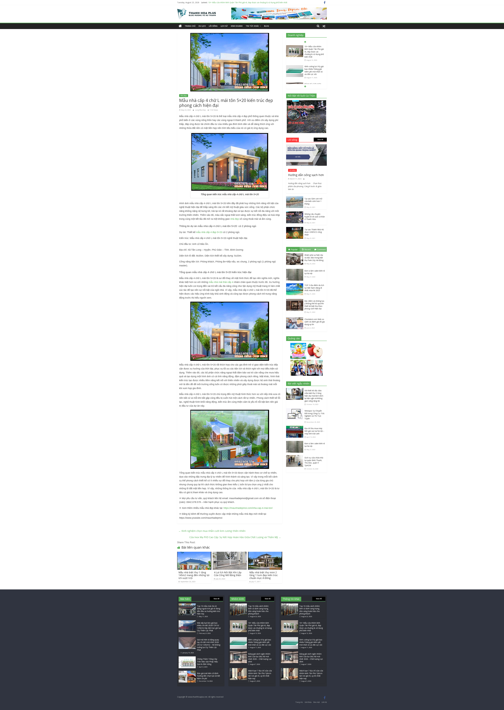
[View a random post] (324, 26)
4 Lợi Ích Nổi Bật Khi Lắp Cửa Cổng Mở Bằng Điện (228, 574)
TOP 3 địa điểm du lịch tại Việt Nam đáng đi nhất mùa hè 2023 (314, 288)
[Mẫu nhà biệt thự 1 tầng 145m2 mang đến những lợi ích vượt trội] (194, 553)
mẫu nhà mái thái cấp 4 (221, 282)
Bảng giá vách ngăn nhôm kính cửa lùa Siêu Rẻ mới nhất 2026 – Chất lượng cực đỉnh (314, 67)
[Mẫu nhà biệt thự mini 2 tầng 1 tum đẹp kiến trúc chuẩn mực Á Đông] (265, 553)
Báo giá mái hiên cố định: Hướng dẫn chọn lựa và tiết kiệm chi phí (208, 676)
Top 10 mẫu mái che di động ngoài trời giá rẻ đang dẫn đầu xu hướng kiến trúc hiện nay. (208, 610)
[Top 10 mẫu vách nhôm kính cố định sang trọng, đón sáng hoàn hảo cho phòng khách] (238, 604)
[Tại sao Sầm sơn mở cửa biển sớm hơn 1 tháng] (294, 197)
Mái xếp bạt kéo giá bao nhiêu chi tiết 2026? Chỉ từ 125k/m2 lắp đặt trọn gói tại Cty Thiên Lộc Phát (209, 627)
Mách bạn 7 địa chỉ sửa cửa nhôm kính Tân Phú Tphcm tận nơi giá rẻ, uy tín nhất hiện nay (260, 674)
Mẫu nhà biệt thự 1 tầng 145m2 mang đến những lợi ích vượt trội (193, 575)
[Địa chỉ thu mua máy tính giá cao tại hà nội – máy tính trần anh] (295, 427)
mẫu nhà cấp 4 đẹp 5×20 (209, 232)
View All (320, 139)
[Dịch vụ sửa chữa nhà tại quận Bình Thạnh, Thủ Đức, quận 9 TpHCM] (295, 456)
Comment (321, 249)
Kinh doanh (237, 26)
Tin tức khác (252, 26)
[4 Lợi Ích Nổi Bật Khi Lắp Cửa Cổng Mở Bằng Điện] (230, 553)
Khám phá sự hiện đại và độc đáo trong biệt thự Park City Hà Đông (313, 257)
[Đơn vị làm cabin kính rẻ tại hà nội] (295, 269)
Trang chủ (190, 26)
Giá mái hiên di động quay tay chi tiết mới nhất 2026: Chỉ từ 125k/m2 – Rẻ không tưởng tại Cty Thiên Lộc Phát (208, 644)
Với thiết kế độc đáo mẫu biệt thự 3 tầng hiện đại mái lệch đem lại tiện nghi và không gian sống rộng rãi (313, 395)
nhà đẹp (234, 219)
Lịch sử (224, 26)
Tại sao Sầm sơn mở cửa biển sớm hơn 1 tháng (313, 201)
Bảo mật (316, 702)
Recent (307, 249)
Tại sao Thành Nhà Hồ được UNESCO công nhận (314, 232)
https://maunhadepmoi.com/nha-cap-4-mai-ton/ (248, 508)
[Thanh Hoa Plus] (180, 26)
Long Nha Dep (200, 110)
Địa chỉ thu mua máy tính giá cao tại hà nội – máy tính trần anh (314, 431)
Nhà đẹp (183, 95)
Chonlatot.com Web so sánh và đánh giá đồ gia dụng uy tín (314, 322)
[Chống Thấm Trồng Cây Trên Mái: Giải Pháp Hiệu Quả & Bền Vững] (187, 657)
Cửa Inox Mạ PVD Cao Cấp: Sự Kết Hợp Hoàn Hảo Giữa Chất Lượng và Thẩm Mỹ (235, 537)
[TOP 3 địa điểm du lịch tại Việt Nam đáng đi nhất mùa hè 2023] (295, 283)
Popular (294, 249)
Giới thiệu (308, 702)
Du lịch (202, 26)
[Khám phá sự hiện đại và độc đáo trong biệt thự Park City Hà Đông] (295, 253)
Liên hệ (324, 702)
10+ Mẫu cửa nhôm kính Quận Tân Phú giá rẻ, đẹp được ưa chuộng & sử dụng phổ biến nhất (260, 627)
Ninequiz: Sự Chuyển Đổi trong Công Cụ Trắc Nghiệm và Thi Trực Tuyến (314, 415)
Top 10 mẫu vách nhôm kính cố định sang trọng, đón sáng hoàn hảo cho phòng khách (258, 610)
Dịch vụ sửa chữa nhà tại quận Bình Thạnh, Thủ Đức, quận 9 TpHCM (313, 461)
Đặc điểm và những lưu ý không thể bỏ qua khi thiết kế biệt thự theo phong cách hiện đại (314, 305)
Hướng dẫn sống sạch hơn (306, 175)
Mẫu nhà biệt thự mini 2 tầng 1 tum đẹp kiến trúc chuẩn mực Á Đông (263, 575)
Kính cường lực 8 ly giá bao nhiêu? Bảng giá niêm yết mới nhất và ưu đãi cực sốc (242, 2)
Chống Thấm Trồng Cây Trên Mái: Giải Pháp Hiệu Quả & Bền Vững (207, 661)
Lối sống (213, 26)
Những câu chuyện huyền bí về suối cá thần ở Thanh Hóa (314, 216)
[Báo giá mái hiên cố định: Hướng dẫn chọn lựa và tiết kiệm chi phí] (187, 672)
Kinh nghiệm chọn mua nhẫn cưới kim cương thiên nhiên (211, 530)
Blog (266, 26)
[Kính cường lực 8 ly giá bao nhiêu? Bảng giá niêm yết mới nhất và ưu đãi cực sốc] (294, 46)
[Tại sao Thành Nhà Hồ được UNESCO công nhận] (294, 228)
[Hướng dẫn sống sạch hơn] (306, 146)
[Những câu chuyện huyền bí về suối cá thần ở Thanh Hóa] (294, 213)
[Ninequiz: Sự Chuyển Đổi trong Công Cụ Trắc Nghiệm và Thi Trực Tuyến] (295, 410)
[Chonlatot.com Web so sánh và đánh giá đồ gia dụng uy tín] (295, 317)
